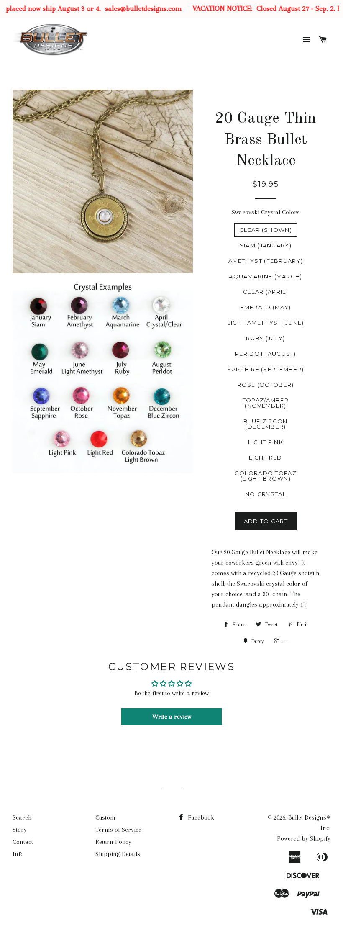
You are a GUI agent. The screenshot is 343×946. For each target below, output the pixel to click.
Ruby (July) (265, 338)
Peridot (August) (265, 353)
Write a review (171, 716)
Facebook (200, 817)
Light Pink (265, 442)
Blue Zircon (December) (265, 424)
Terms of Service (118, 829)
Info (18, 854)
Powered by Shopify (303, 838)
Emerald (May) (265, 307)
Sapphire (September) (265, 369)
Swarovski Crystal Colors (266, 212)
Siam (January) (266, 245)
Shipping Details (117, 854)
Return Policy (113, 842)
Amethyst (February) (265, 260)
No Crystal (265, 494)
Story (20, 829)
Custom (105, 817)
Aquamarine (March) (265, 276)
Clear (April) (265, 291)
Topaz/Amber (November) (266, 403)
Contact (23, 842)
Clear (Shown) (265, 229)
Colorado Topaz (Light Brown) (266, 476)
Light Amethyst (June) (265, 322)
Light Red (265, 457)
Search (22, 817)
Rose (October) (265, 384)
